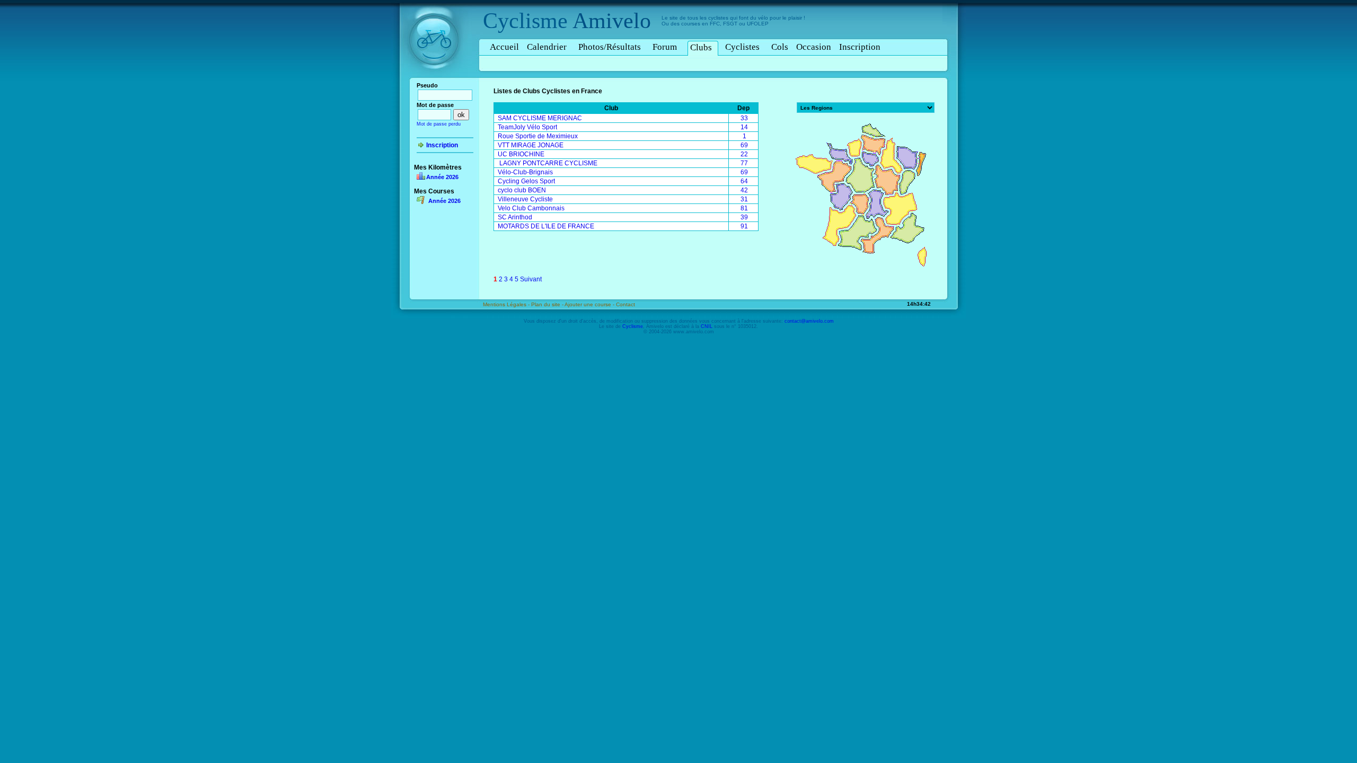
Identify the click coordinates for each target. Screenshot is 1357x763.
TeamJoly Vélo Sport (527, 127)
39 (744, 217)
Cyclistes (742, 47)
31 (744, 199)
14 (744, 127)
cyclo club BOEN (522, 190)
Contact (625, 304)
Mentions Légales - (507, 304)
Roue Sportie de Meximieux (538, 136)
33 (744, 118)
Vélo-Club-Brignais (525, 172)
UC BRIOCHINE (521, 154)
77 (744, 163)
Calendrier (547, 47)
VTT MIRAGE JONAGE (530, 145)
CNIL (706, 326)
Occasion (813, 47)
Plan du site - (548, 304)
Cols (779, 47)
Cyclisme (525, 20)
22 (744, 154)
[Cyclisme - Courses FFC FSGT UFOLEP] (437, 80)
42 (744, 190)
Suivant (531, 279)
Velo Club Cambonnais (531, 208)
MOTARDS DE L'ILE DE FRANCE (546, 226)
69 (744, 145)
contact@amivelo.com (809, 321)
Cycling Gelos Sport (526, 181)
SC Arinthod (515, 217)
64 (744, 181)
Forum (665, 47)
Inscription (859, 47)
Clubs (701, 47)
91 (744, 226)
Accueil (504, 47)
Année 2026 (442, 177)
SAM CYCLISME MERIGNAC (540, 118)
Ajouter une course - (590, 304)
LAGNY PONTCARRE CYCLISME (547, 163)
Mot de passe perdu (439, 124)
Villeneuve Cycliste (525, 199)
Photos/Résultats (609, 47)
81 (744, 208)
